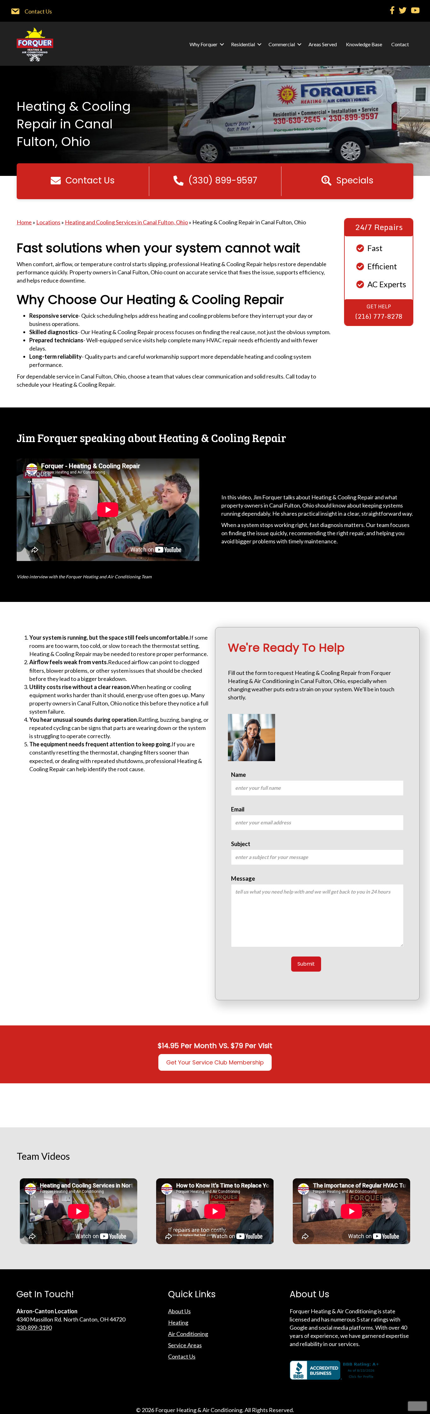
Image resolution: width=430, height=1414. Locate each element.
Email (238, 809)
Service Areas (185, 1345)
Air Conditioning (188, 1333)
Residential (243, 44)
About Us (179, 1311)
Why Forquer (204, 44)
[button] (222, 44)
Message (243, 878)
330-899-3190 (34, 1327)
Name (238, 774)
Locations (48, 222)
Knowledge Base (364, 44)
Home (24, 222)
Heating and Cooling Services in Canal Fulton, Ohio (126, 222)
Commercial (282, 44)
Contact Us (181, 1356)
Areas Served (322, 44)
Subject (240, 843)
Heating (178, 1322)
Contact (400, 44)
